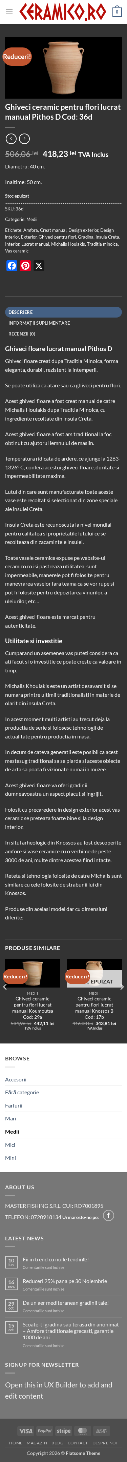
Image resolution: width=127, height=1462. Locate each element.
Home (15, 1442)
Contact (78, 1442)
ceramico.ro (18, 566)
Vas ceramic (16, 250)
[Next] (122, 1000)
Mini (10, 1157)
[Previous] (5, 1000)
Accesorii (15, 1079)
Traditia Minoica (83, 361)
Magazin (37, 1442)
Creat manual (53, 230)
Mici (10, 1144)
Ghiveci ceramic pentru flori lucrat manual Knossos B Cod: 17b (94, 1007)
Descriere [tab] (20, 312)
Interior (12, 244)
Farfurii (13, 1105)
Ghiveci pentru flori (57, 237)
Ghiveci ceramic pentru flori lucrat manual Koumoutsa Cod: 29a (32, 1007)
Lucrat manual (35, 244)
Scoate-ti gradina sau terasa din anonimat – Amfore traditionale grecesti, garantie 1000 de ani (71, 1330)
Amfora (30, 230)
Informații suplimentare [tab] (39, 323)
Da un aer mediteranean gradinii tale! (66, 1302)
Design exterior (83, 230)
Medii (31, 219)
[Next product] (11, 139)
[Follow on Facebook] (108, 1215)
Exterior (29, 237)
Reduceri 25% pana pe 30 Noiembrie (65, 1281)
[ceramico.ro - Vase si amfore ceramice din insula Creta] (62, 11)
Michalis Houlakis (68, 244)
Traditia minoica (102, 244)
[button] (9, 11)
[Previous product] (24, 139)
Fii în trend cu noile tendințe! (56, 1259)
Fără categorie (22, 1092)
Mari (10, 1118)
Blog (57, 1442)
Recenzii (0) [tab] (22, 334)
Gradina (85, 237)
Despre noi (105, 1442)
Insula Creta (107, 237)
